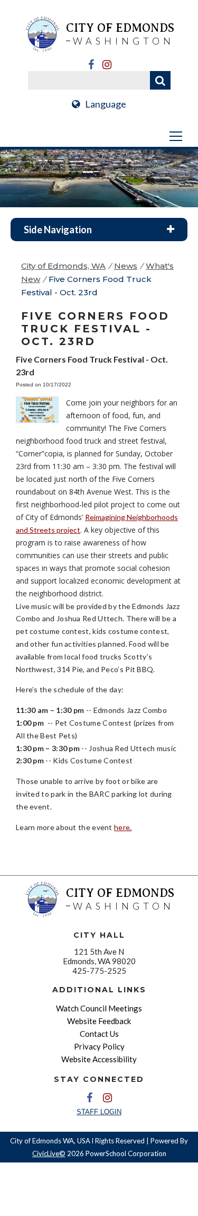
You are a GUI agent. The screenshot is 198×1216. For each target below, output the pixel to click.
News (125, 266)
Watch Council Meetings (99, 1008)
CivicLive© (48, 1153)
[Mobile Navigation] (99, 136)
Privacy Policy (99, 1046)
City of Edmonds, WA (63, 266)
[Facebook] (91, 64)
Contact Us (99, 1033)
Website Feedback (99, 1021)
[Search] (160, 80)
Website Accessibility (99, 1059)
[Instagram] (107, 64)
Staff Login (99, 1112)
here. (123, 827)
